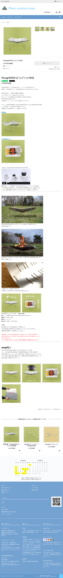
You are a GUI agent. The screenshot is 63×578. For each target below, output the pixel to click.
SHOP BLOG (18, 17)
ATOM (6, 509)
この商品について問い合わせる (43, 409)
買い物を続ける (56, 409)
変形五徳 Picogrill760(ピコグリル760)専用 (11, 445)
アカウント (58, 1)
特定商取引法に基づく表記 (54, 69)
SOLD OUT (47, 63)
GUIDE (3, 17)
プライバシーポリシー (7, 514)
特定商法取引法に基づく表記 (9, 511)
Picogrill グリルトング (51, 444)
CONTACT (10, 17)
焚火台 (8, 22)
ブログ (3, 507)
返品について (57, 67)
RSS (3, 509)
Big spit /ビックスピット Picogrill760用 (32, 445)
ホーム (3, 22)
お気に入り (7, 66)
